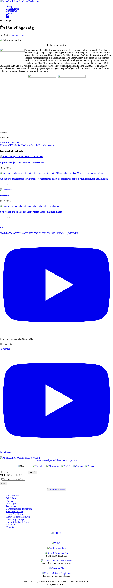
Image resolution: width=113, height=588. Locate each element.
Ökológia (10, 501)
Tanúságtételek (13, 506)
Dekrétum (5, 195)
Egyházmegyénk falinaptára (19, 509)
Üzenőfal (10, 527)
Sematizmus (11, 11)
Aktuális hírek (18, 35)
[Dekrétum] (6, 189)
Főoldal (9, 6)
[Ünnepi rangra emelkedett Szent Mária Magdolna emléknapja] (29, 206)
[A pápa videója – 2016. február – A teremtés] (21, 156)
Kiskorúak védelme (56, 490)
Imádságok (11, 503)
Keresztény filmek (14, 514)
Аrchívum (10, 524)
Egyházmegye (12, 8)
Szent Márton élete (14, 511)
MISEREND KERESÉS (11, 475)
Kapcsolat (10, 13)
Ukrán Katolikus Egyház (17, 522)
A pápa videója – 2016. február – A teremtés (22, 162)
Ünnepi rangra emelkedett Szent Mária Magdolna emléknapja (31, 212)
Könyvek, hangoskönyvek (18, 516)
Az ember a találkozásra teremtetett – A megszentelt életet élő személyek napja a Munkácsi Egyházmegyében (54, 179)
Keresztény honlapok (16, 519)
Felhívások (11, 498)
